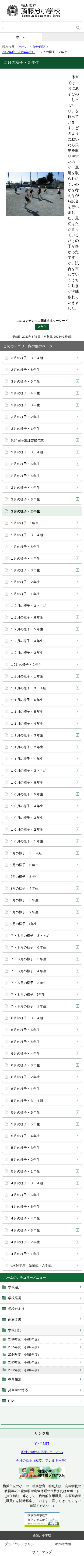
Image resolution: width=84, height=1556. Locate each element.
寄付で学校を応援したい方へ (42, 1452)
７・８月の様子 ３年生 (28, 983)
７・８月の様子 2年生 (27, 994)
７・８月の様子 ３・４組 (30, 935)
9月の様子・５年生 (24, 877)
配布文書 (14, 1319)
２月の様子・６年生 (25, 464)
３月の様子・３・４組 (26, 358)
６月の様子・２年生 (25, 1077)
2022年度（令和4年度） (18, 52)
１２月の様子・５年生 (26, 629)
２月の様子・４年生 (25, 487)
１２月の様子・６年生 (26, 617)
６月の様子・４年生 (25, 1053)
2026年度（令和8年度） (24, 1339)
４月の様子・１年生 (25, 1254)
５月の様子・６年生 (25, 1112)
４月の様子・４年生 (25, 1218)
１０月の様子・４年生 (26, 806)
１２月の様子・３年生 (26, 652)
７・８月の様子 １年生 (28, 1006)
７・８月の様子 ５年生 (28, 959)
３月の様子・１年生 (25, 428)
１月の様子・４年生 (25, 558)
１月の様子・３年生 (25, 570)
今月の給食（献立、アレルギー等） (42, 1460)
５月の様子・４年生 (25, 1136)
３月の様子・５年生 (25, 381)
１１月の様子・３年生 (26, 735)
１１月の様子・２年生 (26, 747)
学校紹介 (14, 1287)
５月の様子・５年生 (25, 1124)
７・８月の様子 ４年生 (28, 971)
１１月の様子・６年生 (26, 700)
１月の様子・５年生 (25, 547)
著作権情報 (63, 1544)
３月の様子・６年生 (25, 370)
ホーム (21, 37)
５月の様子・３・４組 (26, 1101)
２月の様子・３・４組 (26, 452)
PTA (11, 1401)
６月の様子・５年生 (25, 1042)
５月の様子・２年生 (25, 1159)
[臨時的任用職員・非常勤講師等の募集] (42, 1526)
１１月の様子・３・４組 (28, 688)
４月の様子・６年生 (25, 1195)
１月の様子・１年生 (25, 594)
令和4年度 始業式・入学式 (31, 1265)
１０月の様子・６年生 (26, 782)
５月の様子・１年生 (25, 1171)
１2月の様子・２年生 (26, 664)
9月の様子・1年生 (23, 924)
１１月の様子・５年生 (26, 711)
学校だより (16, 1309)
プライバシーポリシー (21, 1544)
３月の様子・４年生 (25, 393)
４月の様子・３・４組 (26, 1183)
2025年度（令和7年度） (24, 1347)
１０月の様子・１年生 (26, 841)
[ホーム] (42, 11)
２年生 (42, 327)
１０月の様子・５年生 (26, 794)
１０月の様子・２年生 (26, 829)
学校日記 (39, 47)
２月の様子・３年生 (25, 499)
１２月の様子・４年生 (26, 641)
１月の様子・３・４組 (26, 535)
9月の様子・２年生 (24, 912)
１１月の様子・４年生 (26, 723)
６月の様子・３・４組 (26, 1018)
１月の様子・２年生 (25, 582)
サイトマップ (42, 1552)
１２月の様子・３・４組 (28, 606)
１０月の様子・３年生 (26, 818)
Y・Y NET (42, 1443)
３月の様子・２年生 (25, 417)
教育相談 (14, 1379)
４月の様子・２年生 (25, 1242)
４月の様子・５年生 (25, 1206)
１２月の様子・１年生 (26, 676)
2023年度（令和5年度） (24, 1362)
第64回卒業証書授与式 (27, 440)
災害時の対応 (18, 1390)
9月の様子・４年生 (24, 888)
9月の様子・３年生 (24, 900)
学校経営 (14, 1298)
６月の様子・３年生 (25, 1065)
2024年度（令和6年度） (24, 1354)
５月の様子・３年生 (25, 1148)
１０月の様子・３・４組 (28, 770)
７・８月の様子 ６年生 (28, 947)
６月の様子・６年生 (25, 1030)
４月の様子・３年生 (25, 1230)
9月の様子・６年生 (24, 865)
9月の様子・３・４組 (26, 853)
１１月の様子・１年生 (26, 759)
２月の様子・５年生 (25, 476)
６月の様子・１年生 (25, 1089)
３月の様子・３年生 (25, 405)
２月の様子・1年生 (24, 523)
